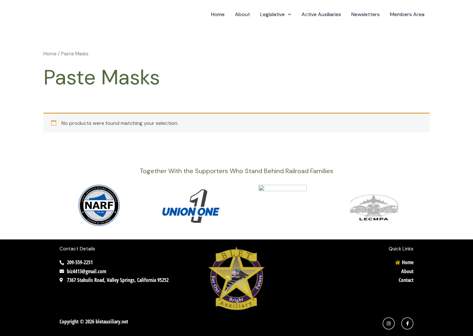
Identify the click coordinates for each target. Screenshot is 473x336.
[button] (288, 14)
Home (218, 14)
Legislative (272, 14)
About (242, 14)
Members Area (407, 14)
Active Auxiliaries (321, 14)
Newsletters (365, 14)
